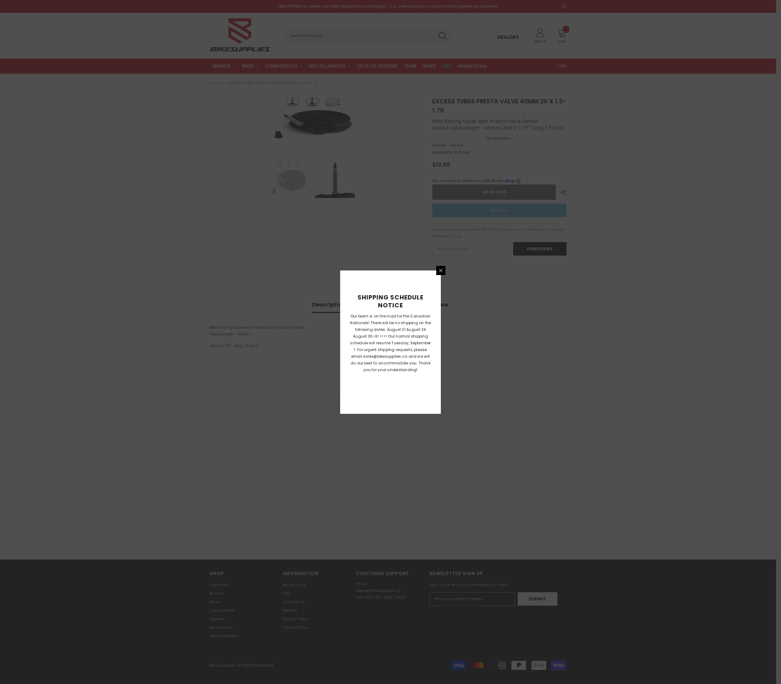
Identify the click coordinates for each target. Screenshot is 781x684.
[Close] (440, 270)
